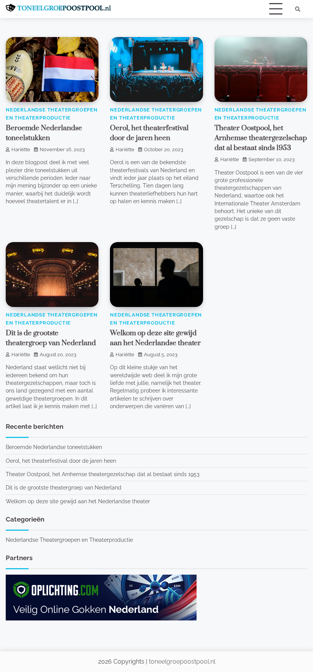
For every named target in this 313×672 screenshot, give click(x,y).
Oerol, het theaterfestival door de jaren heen (61, 461)
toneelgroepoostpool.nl (182, 661)
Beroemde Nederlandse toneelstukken (54, 447)
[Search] (297, 9)
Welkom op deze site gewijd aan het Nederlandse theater (78, 501)
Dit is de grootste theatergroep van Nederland (63, 488)
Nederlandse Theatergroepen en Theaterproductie (69, 540)
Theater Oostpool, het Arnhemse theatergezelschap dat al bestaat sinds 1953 (261, 138)
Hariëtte (20, 149)
